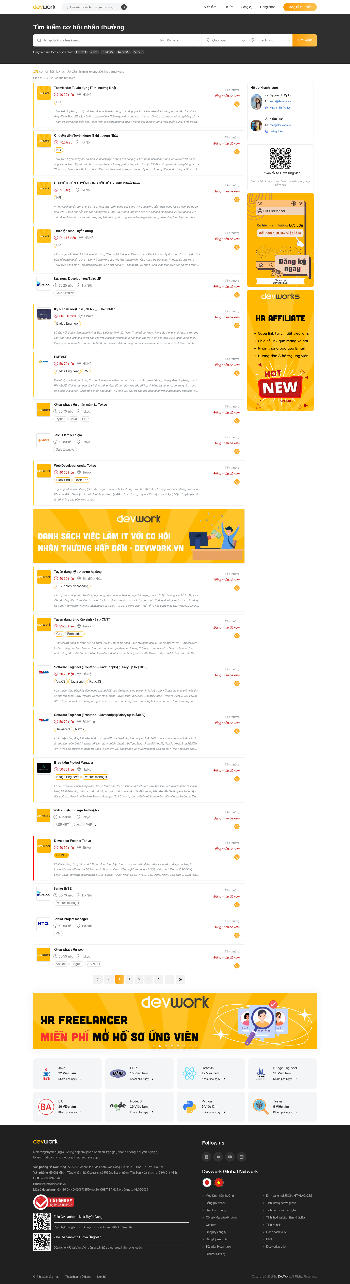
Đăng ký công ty (216, 1232)
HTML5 (61, 855)
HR (58, 102)
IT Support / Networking (72, 586)
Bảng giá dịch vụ (216, 1203)
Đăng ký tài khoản (300, 7)
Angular (76, 964)
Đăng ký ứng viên (217, 1239)
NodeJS (107, 52)
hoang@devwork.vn (280, 125)
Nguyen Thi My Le (280, 107)
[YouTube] (230, 1157)
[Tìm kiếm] (124, 7)
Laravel (81, 52)
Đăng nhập (267, 7)
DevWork (284, 1276)
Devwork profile (276, 1246)
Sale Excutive (65, 293)
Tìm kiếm (304, 40)
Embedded (74, 634)
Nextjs (79, 729)
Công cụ (246, 7)
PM (86, 371)
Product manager (95, 777)
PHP (85, 419)
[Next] (309, 1021)
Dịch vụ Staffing (215, 1253)
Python (60, 419)
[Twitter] (218, 1157)
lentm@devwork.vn (280, 101)
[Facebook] (206, 1157)
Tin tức (228, 7)
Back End (81, 480)
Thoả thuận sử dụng (77, 1276)
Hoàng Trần (276, 131)
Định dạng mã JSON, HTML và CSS (289, 1195)
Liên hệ (101, 1276)
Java (94, 52)
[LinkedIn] (241, 1157)
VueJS (138, 52)
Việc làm (210, 7)
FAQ (269, 1239)
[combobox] (179, 40)
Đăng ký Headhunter (219, 1246)
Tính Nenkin (273, 1224)
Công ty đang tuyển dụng (221, 1217)
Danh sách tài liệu (277, 1232)
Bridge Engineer (67, 323)
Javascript (77, 681)
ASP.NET (62, 824)
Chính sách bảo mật (46, 1276)
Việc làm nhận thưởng (220, 1195)
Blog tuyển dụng (216, 1210)
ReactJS (123, 52)
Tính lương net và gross (281, 1203)
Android (61, 964)
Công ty (211, 1224)
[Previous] (41, 1021)
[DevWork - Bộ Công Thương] (111, 1202)
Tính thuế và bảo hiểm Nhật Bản (286, 1217)
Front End (63, 480)
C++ (59, 634)
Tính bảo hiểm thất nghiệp (282, 1210)
